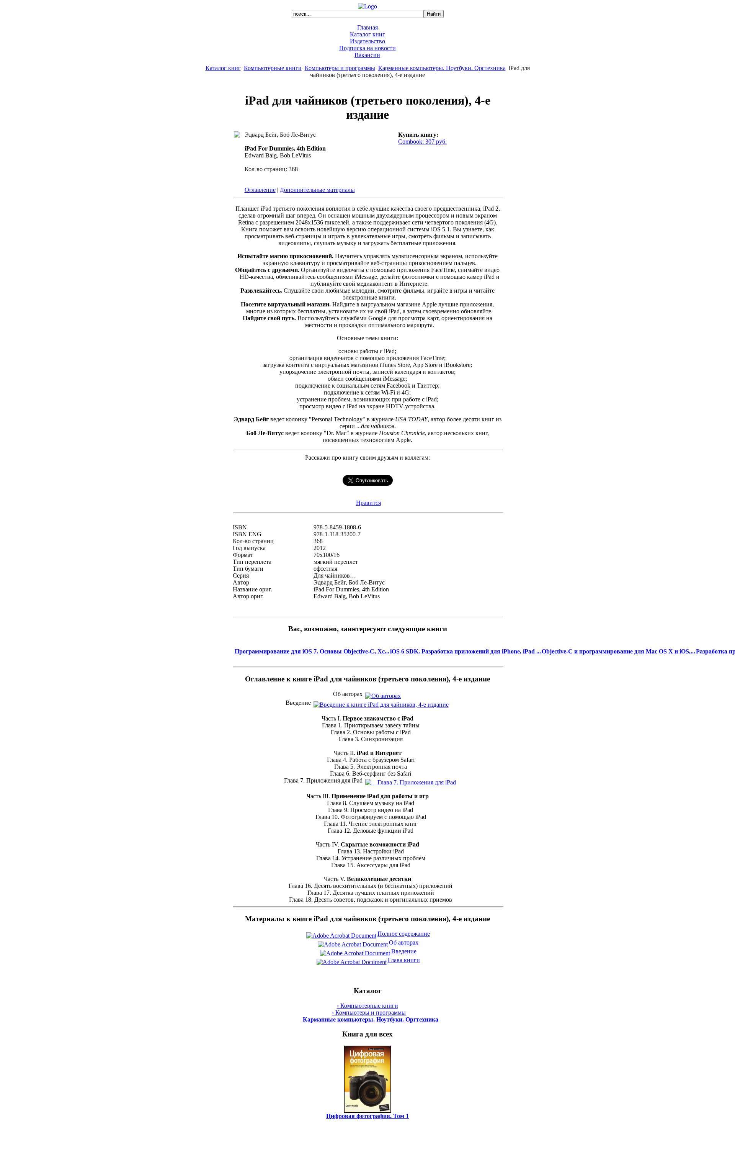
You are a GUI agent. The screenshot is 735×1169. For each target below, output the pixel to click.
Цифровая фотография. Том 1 (367, 1116)
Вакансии (367, 55)
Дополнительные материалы (317, 190)
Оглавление (260, 190)
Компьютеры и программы (340, 68)
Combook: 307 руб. (422, 141)
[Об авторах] (383, 694)
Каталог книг (367, 34)
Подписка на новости (367, 48)
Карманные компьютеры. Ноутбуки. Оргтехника (442, 68)
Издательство (367, 41)
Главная (367, 27)
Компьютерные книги (273, 68)
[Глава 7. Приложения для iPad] (410, 780)
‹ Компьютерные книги (367, 1005)
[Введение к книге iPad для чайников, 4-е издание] (381, 702)
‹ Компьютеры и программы (369, 1012)
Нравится (368, 502)
